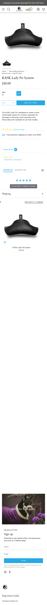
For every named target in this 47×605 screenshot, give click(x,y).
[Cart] (43, 9)
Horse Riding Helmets (16, 71)
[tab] (8, 170)
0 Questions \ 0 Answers (13, 159)
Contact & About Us (10, 601)
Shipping (6, 193)
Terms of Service (16, 567)
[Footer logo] (5, 587)
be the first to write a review (23, 186)
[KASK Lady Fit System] (21, 225)
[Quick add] (5, 242)
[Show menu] (3, 9)
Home (4, 71)
